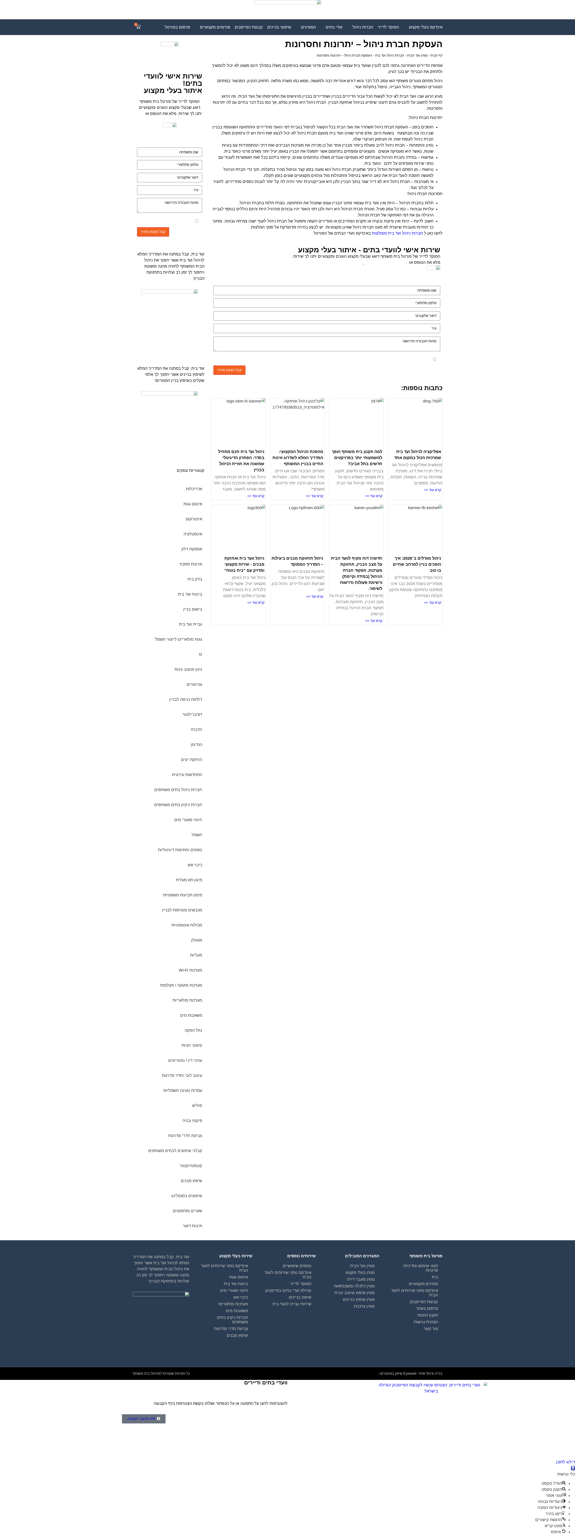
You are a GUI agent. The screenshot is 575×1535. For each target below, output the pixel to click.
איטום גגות (238, 1277)
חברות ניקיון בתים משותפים (232, 1319)
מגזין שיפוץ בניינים (359, 1299)
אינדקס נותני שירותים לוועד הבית (414, 1292)
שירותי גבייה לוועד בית (291, 1304)
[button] (573, 1468)
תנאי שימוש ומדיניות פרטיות (420, 1268)
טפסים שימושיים (297, 1266)
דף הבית (436, 55)
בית (435, 1277)
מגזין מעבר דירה (361, 1279)
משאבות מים (237, 1310)
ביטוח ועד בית (236, 1284)
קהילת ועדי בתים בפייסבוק (288, 1290)
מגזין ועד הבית (417, 55)
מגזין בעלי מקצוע (360, 1272)
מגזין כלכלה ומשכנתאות (354, 1286)
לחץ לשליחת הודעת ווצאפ (386, 262)
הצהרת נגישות (426, 1322)
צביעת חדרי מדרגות (231, 1328)
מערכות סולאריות (233, 1304)
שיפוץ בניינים (300, 1297)
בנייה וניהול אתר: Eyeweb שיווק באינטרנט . (410, 1373)
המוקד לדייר (300, 1284)
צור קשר (431, 1328)
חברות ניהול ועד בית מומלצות (397, 233)
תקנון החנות (427, 1315)
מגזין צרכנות (364, 1306)
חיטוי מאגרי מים (234, 1290)
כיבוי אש (241, 1297)
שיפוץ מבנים (237, 1335)
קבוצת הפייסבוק (424, 1302)
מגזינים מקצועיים (423, 1284)
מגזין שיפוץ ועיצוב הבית (354, 1293)
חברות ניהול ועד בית (389, 55)
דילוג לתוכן (565, 1462)
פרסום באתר (427, 1308)
